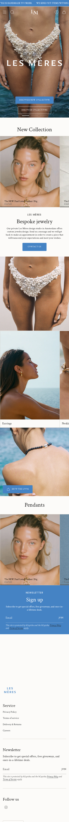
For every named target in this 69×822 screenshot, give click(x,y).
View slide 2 (34, 115)
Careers (6, 730)
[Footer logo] (10, 690)
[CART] (64, 12)
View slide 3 (43, 115)
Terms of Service (16, 628)
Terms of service (11, 718)
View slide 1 (25, 115)
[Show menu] (4, 12)
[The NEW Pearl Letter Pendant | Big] (30, 171)
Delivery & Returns (12, 724)
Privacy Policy (55, 625)
